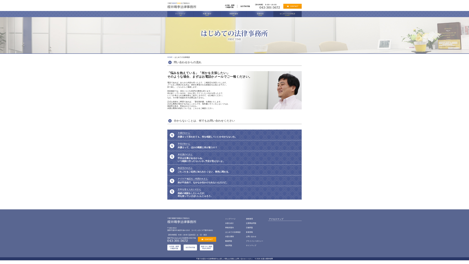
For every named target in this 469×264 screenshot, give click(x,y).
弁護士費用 (229, 236)
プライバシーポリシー (254, 241)
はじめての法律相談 (233, 232)
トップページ (230, 219)
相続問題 (228, 245)
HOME (169, 57)
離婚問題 (228, 241)
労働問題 (249, 228)
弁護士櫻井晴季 (267, 259)
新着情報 (249, 232)
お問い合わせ (251, 236)
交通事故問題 (251, 223)
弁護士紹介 (229, 223)
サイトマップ (251, 245)
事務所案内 (229, 228)
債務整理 (249, 219)
